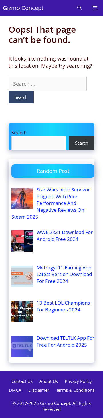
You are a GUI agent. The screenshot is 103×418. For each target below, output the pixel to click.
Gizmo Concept (23, 8)
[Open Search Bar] (79, 8)
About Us (48, 381)
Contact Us (22, 381)
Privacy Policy (78, 381)
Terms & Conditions (75, 390)
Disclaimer (38, 390)
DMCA (15, 390)
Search (19, 132)
